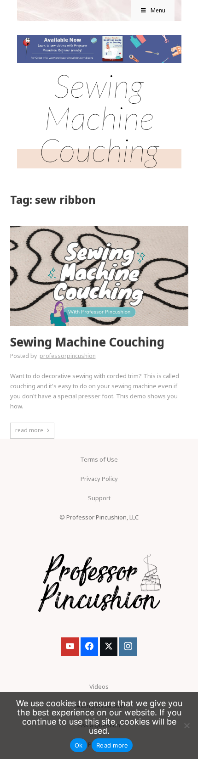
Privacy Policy (99, 478)
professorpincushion (68, 356)
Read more (112, 745)
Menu (158, 10)
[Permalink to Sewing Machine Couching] (99, 229)
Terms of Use (99, 459)
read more (29, 430)
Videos (99, 686)
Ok (79, 745)
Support (99, 498)
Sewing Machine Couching (87, 342)
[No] (186, 725)
